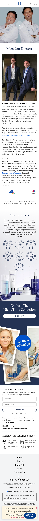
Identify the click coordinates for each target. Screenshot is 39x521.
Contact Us (19, 472)
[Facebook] (19, 480)
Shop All (19, 465)
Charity (19, 461)
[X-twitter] (15, 480)
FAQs (19, 476)
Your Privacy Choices (14, 491)
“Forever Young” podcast (12, 173)
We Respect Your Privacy (19, 413)
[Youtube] (23, 480)
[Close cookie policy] (35, 508)
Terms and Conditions (14, 487)
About (19, 457)
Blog (19, 469)
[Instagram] (11, 480)
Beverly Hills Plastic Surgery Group (16, 135)
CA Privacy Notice (28, 491)
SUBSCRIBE (19, 410)
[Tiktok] (27, 480)
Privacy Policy (27, 487)
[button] (30, 516)
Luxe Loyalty (28, 435)
